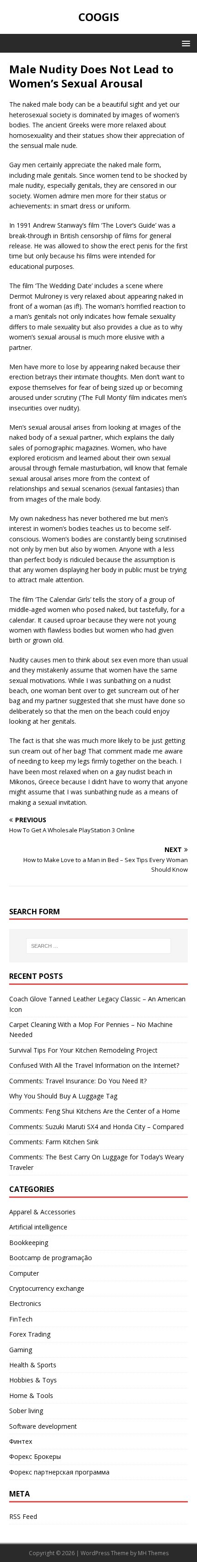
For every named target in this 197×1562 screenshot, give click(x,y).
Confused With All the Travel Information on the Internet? (94, 1065)
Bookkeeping (28, 1242)
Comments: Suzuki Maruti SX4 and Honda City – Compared (96, 1126)
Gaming (20, 1349)
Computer (24, 1273)
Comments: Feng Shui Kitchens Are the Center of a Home (94, 1111)
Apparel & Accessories (42, 1211)
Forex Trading (29, 1334)
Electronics (25, 1303)
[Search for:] (98, 946)
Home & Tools (31, 1395)
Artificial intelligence (38, 1227)
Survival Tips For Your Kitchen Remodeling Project (83, 1050)
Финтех (20, 1441)
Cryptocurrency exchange (46, 1288)
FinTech (21, 1319)
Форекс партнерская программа (59, 1472)
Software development (43, 1426)
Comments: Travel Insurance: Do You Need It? (78, 1080)
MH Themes (153, 1553)
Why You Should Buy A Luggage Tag (63, 1096)
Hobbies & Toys (33, 1380)
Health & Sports (32, 1364)
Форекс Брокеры (35, 1456)
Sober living (26, 1410)
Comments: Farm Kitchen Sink (53, 1141)
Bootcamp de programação (50, 1257)
